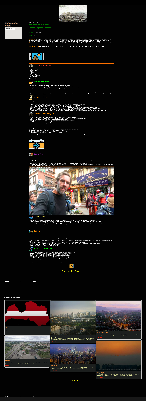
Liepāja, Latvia (7, 327)
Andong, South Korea (100, 372)
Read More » (8, 333)
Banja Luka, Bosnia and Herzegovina (102, 332)
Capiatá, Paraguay (54, 365)
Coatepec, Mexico (54, 336)
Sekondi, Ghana (7, 360)
